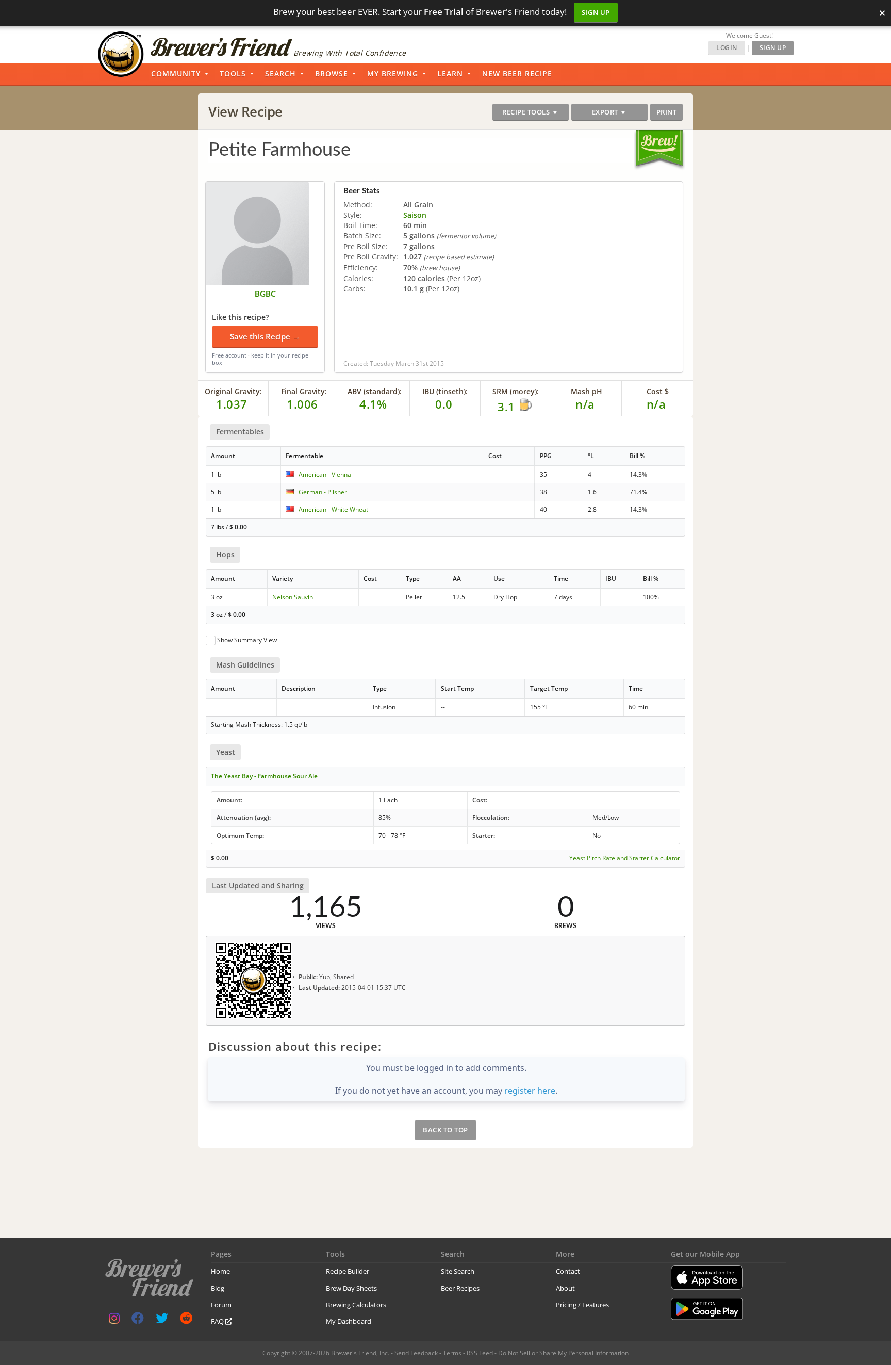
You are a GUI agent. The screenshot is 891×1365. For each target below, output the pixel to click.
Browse (331, 73)
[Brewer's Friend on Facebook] (137, 1320)
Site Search (457, 1271)
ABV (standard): (375, 391)
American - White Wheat (333, 509)
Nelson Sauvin (292, 597)
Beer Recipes (460, 1288)
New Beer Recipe (517, 73)
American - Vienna (325, 474)
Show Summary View (247, 640)
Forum (221, 1304)
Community (176, 73)
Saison (414, 215)
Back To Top (445, 1129)
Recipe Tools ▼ (530, 112)
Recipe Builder (347, 1271)
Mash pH (586, 391)
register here (529, 1090)
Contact (568, 1271)
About (565, 1288)
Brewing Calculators (356, 1304)
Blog (217, 1288)
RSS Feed (480, 1352)
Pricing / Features (582, 1304)
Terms (452, 1352)
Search (280, 73)
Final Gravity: (304, 391)
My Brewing (392, 73)
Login (726, 47)
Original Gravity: (233, 391)
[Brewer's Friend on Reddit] (186, 1320)
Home (220, 1271)
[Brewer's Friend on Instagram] (114, 1320)
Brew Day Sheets (351, 1288)
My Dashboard (348, 1321)
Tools (233, 73)
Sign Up (596, 12)
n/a (656, 404)
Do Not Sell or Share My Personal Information (563, 1352)
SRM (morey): (515, 391)
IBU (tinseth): (445, 391)
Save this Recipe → (265, 336)
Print (666, 112)
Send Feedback (416, 1352)
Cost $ (658, 391)
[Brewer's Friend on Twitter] (162, 1320)
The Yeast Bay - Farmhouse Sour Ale (264, 776)
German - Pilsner (323, 492)
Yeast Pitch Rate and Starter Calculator (624, 858)
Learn (450, 73)
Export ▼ (609, 112)
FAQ (218, 1321)
